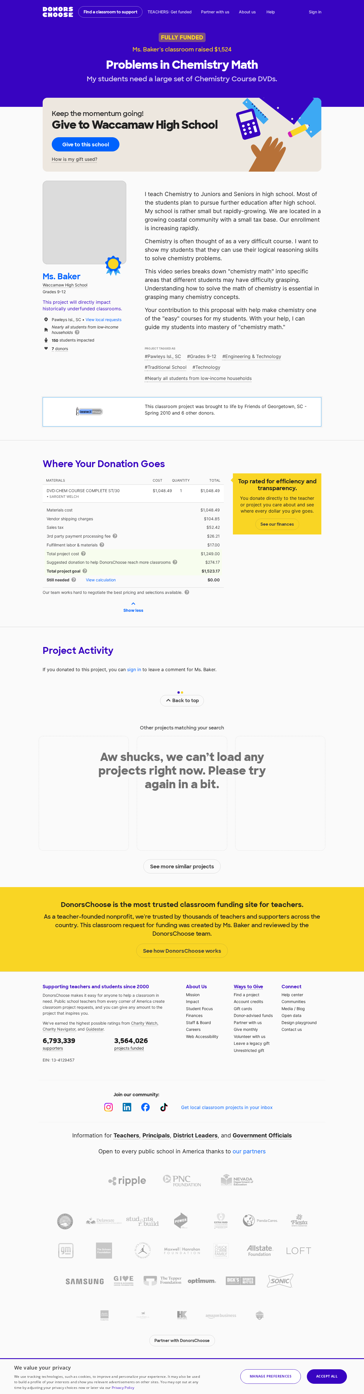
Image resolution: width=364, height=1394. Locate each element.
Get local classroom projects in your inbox (227, 1107)
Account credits (248, 1001)
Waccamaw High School (65, 284)
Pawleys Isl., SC (164, 356)
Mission (193, 994)
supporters (59, 1043)
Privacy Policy (123, 1387)
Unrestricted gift (249, 1050)
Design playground (299, 1022)
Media (287, 1008)
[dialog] (182, 1376)
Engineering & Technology (253, 356)
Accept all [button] (327, 1376)
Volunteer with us (249, 1036)
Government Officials (262, 1135)
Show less (133, 610)
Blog (301, 1008)
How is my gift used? (74, 159)
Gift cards (243, 1008)
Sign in (315, 11)
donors (60, 348)
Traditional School (167, 367)
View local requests (103, 319)
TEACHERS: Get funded (170, 11)
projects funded (131, 1043)
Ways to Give (248, 987)
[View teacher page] (84, 222)
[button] (270, 1376)
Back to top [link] (185, 701)
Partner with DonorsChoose (182, 1340)
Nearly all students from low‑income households (200, 378)
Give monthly (246, 1029)
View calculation (101, 579)
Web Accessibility (202, 1036)
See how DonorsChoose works (182, 951)
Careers (193, 1029)
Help (270, 11)
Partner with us (215, 11)
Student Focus (199, 1008)
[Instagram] (108, 1107)
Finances (194, 1015)
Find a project (246, 994)
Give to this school (85, 144)
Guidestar (95, 1029)
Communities (293, 1001)
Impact (192, 1001)
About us (247, 11)
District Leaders (195, 1135)
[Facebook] (145, 1107)
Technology (207, 367)
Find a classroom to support (110, 11)
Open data (291, 1015)
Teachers (126, 1135)
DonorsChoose (58, 12)
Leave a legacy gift (252, 1043)
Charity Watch (144, 1023)
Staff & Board (198, 1022)
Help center (292, 994)
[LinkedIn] (127, 1107)
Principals (156, 1135)
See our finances (277, 524)
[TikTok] (164, 1107)
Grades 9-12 (203, 356)
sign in (134, 669)
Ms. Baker (62, 276)
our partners (249, 1151)
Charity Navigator (59, 1029)
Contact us (292, 1029)
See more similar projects (182, 866)
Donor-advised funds (253, 1015)
